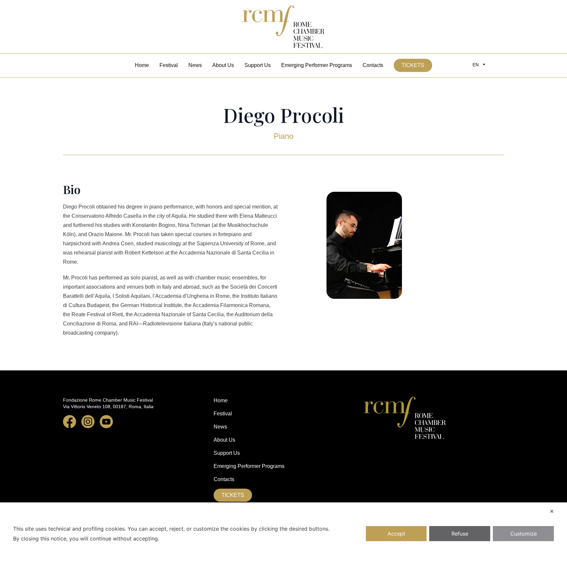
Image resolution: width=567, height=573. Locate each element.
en (475, 64)
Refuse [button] (460, 533)
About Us (223, 65)
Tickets (413, 65)
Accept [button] (396, 533)
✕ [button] (552, 511)
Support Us (257, 65)
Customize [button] (523, 533)
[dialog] (283, 537)
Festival (168, 65)
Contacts (373, 65)
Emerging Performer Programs (316, 65)
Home (142, 65)
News (195, 65)
